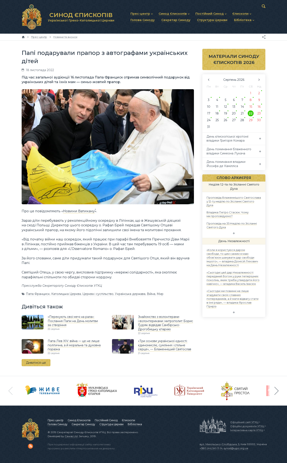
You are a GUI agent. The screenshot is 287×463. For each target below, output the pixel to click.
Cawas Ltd (71, 436)
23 (259, 113)
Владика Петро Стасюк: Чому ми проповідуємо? (228, 214)
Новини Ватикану (79, 211)
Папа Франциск (38, 294)
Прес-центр (55, 420)
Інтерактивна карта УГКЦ (246, 430)
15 (250, 107)
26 (225, 120)
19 (225, 113)
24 (209, 120)
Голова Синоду (57, 424)
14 (242, 107)
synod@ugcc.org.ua (236, 448)
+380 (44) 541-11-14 (211, 448)
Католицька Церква (66, 294)
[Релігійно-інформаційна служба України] (146, 390)
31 (208, 127)
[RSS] (30, 446)
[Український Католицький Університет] (189, 390)
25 (217, 120)
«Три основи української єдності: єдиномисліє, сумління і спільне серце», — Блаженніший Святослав (164, 345)
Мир (160, 294)
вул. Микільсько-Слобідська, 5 (219, 444)
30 (259, 120)
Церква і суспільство (97, 294)
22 (251, 113)
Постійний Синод (106, 420)
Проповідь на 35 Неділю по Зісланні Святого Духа (232, 225)
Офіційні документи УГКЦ (247, 426)
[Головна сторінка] (23, 37)
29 (251, 120)
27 (234, 120)
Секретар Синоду (83, 424)
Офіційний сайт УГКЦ (244, 422)
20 (234, 113)
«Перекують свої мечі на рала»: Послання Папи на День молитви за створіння (73, 321)
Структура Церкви (111, 424)
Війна (151, 294)
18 (217, 113)
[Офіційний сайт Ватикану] (235, 390)
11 (217, 107)
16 (259, 107)
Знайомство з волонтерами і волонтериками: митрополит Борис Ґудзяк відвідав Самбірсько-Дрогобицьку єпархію (165, 323)
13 (233, 107)
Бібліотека (135, 424)
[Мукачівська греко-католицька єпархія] (96, 390)
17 (208, 113)
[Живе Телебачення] (42, 390)
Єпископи (128, 420)
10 (208, 107)
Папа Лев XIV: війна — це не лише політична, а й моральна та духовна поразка (74, 345)
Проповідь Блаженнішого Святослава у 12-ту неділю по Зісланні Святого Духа (234, 201)
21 (242, 113)
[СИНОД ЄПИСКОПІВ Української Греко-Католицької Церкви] (32, 16)
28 (242, 120)
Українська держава (130, 294)
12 (225, 107)
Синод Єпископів (79, 420)
